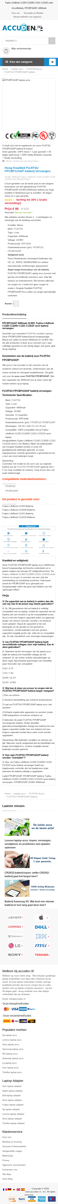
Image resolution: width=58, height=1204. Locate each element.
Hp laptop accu (9, 1035)
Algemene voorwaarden (14, 1165)
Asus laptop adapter (12, 1100)
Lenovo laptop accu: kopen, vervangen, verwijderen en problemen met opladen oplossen (28, 844)
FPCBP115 (38, 247)
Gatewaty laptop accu (13, 1058)
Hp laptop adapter (11, 1109)
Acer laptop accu (10, 1067)
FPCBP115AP (14, 251)
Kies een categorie (21, 61)
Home (5, 69)
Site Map (6, 1174)
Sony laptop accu (10, 1044)
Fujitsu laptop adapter (13, 1104)
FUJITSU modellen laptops (40, 333)
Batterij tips (7, 1155)
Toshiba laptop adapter (13, 1123)
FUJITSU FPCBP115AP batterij (20, 72)
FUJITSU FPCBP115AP (28, 467)
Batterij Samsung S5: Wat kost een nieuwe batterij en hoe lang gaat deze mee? (29, 903)
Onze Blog (7, 1179)
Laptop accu (17, 69)
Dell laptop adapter (11, 1095)
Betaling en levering (12, 1142)
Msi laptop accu (10, 1053)
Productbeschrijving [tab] (14, 314)
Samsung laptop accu (13, 1049)
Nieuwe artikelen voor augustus (27, 17)
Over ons (16, 13)
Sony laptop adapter (12, 1118)
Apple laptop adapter (12, 1091)
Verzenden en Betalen (33, 13)
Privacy (5, 1160)
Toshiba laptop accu (12, 1072)
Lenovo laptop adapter (13, 1114)
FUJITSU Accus (34, 69)
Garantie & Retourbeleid (14, 1146)
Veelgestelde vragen (12, 1151)
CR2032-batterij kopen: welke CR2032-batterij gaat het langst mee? (27, 874)
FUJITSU (18, 229)
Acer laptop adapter (12, 1086)
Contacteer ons (9, 1169)
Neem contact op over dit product (22, 161)
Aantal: (8, 303)
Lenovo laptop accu (11, 1040)
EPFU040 (26, 243)
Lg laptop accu (9, 1063)
